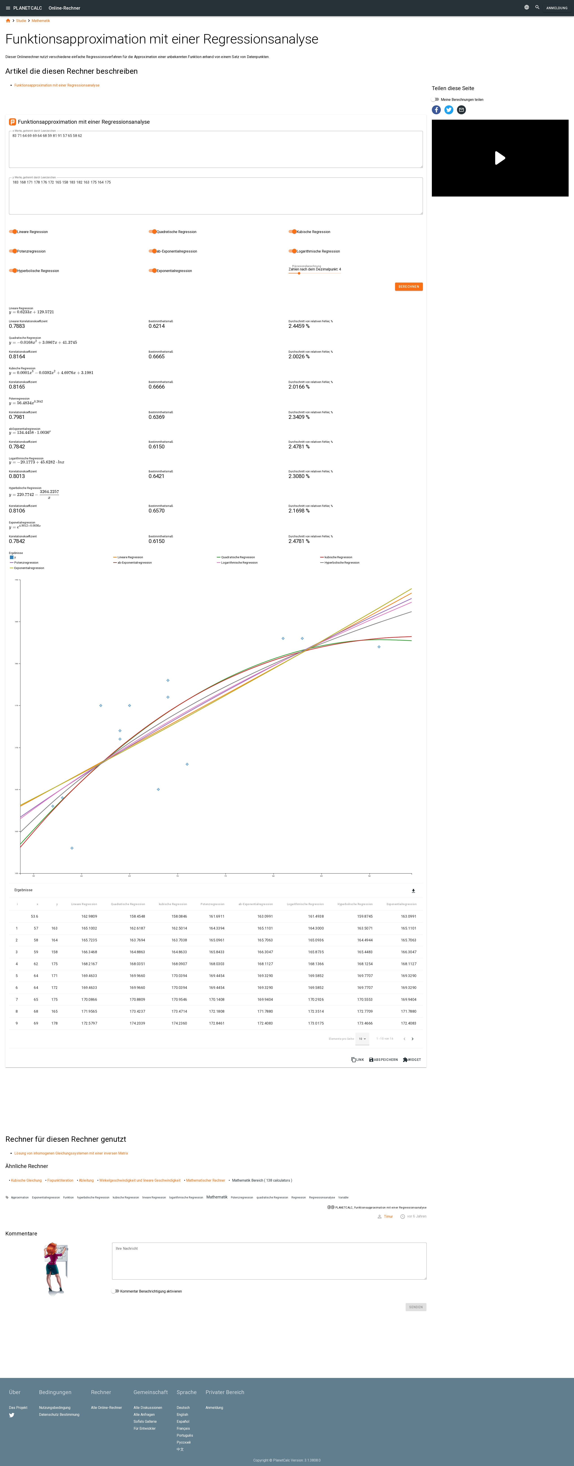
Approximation (20, 1197)
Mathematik (41, 21)
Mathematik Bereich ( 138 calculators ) (262, 1180)
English (182, 1414)
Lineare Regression (32, 232)
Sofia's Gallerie (145, 1421)
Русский (184, 1442)
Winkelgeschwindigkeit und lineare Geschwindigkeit (139, 1180)
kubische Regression (126, 1197)
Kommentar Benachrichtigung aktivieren (150, 1291)
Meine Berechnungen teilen (461, 99)
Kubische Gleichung (26, 1180)
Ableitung (86, 1180)
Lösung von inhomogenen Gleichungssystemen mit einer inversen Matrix (71, 1153)
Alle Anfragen (144, 1414)
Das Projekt (18, 1407)
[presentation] (31, 312)
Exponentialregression (174, 271)
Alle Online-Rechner (106, 1407)
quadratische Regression (272, 1197)
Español (183, 1421)
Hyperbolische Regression (37, 271)
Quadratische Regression (176, 232)
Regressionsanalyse (322, 1197)
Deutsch (183, 1407)
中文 (180, 1449)
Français (183, 1428)
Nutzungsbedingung (54, 1407)
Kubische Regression (313, 232)
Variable (343, 1197)
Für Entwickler (145, 1428)
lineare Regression (154, 1197)
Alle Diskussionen (148, 1407)
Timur (388, 1216)
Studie (21, 21)
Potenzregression (31, 251)
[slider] (315, 273)
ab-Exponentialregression (176, 251)
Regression (298, 1197)
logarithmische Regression (186, 1197)
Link (357, 1059)
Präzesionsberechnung (306, 266)
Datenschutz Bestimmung (59, 1414)
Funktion (68, 1197)
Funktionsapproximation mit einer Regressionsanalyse (57, 85)
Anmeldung (557, 8)
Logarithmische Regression (318, 251)
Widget (412, 1059)
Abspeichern (383, 1059)
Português (185, 1435)
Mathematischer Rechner (205, 1180)
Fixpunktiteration (60, 1180)
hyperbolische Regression (93, 1197)
